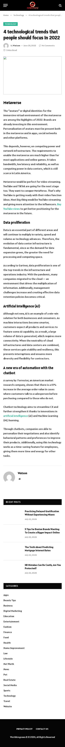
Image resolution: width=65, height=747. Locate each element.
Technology (10, 24)
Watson (16, 45)
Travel (7, 701)
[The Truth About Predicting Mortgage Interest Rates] (13, 551)
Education (9, 616)
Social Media (10, 685)
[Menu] (5, 5)
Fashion (8, 626)
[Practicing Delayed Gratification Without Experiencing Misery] (13, 515)
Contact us (42, 729)
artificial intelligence (15, 415)
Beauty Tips (10, 600)
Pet (5, 674)
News (6, 669)
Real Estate (10, 679)
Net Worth (9, 663)
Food (6, 637)
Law (6, 653)
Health (7, 642)
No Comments (48, 45)
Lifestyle (8, 658)
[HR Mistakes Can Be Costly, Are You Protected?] (13, 569)
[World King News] (32, 5)
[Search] (60, 5)
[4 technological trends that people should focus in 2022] (32, 75)
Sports (7, 690)
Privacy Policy (24, 729)
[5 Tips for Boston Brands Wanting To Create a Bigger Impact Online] (13, 533)
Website (8, 706)
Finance (8, 632)
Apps (6, 594)
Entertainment (11, 621)
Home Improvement (14, 648)
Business (8, 605)
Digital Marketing (13, 610)
